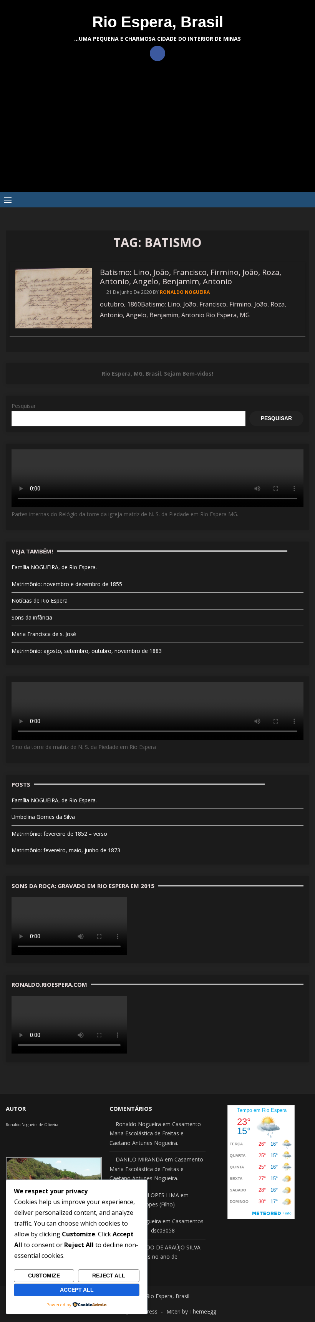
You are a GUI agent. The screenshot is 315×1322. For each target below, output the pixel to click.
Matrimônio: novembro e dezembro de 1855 (67, 584)
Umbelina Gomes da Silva (43, 816)
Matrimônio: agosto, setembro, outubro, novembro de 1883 (87, 650)
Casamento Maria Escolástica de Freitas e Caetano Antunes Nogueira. (155, 1133)
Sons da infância (32, 617)
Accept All (77, 1290)
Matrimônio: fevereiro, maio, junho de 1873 (66, 850)
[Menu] (7, 199)
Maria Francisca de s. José (44, 634)
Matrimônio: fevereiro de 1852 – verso (59, 833)
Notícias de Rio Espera (40, 600)
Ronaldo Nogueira (185, 292)
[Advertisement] (157, 134)
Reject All (108, 1275)
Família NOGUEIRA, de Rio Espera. (54, 567)
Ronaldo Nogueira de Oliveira (32, 1124)
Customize (44, 1275)
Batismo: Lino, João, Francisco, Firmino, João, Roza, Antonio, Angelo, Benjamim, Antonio (190, 277)
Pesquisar (24, 405)
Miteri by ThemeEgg (191, 1311)
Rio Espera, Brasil (157, 21)
